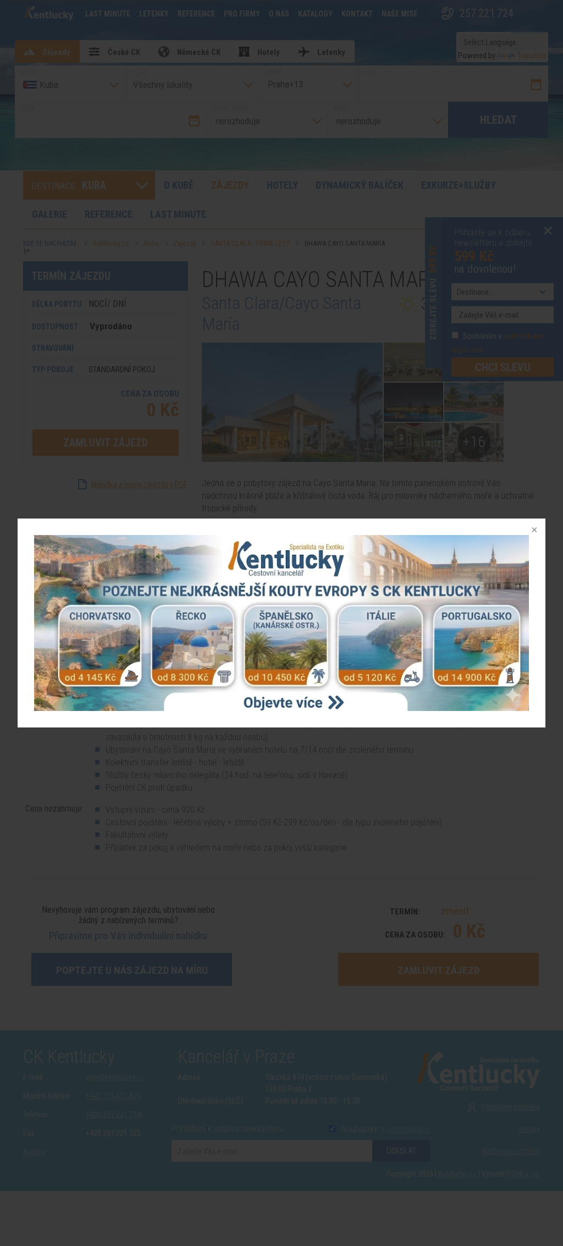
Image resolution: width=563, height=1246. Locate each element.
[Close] (533, 531)
